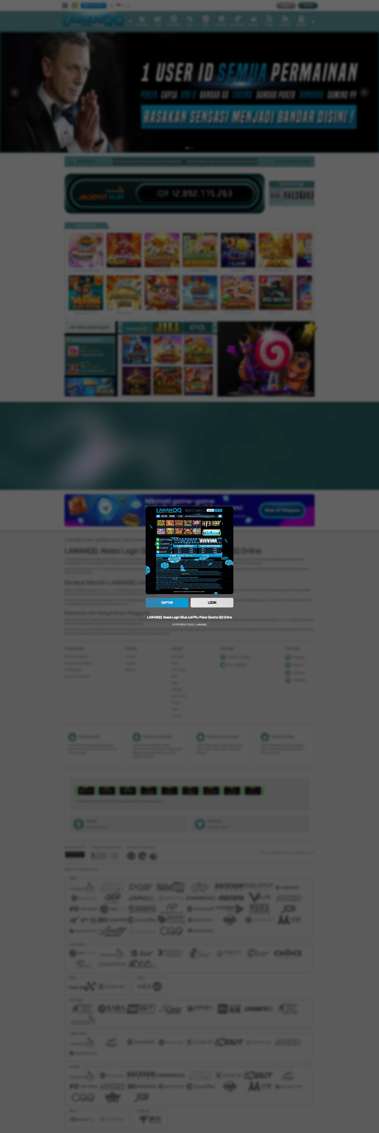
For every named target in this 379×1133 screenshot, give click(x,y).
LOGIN (212, 602)
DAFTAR (167, 602)
